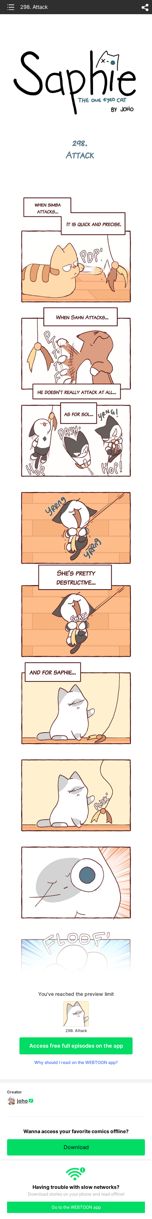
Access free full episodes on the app (76, 1045)
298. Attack (34, 7)
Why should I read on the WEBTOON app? (76, 1062)
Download (76, 1147)
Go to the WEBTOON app (76, 1207)
